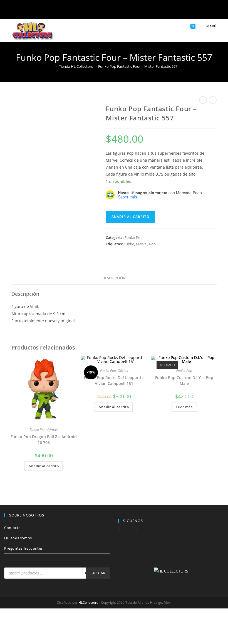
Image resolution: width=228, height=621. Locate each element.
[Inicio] (52, 66)
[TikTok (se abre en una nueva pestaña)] (141, 10)
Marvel (141, 243)
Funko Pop (134, 237)
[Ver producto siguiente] (213, 100)
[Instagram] (143, 536)
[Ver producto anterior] (203, 100)
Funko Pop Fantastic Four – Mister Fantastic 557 (137, 66)
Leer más (184, 406)
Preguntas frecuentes (23, 548)
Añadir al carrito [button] (44, 466)
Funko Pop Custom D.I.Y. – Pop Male (184, 380)
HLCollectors (88, 602)
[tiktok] (160, 536)
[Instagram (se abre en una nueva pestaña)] (105, 10)
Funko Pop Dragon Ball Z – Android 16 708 (44, 439)
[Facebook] (126, 536)
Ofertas (52, 429)
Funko (129, 243)
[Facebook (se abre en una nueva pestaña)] (87, 10)
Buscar (98, 573)
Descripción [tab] (114, 278)
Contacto (12, 527)
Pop (152, 243)
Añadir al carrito (130, 216)
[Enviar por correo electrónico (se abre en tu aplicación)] (123, 10)
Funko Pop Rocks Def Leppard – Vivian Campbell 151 (114, 380)
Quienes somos (18, 537)
